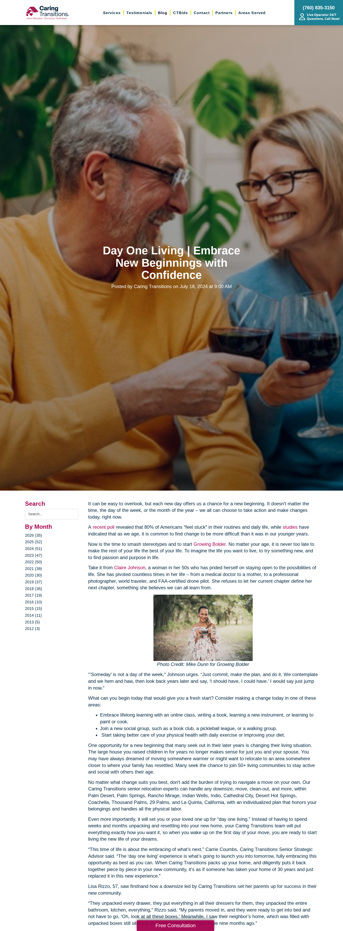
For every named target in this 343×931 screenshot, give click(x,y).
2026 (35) (33, 535)
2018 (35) (33, 589)
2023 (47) (33, 555)
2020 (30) (33, 575)
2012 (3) (32, 628)
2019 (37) (33, 582)
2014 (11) (33, 615)
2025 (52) (33, 542)
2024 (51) (33, 548)
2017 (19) (33, 595)
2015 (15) (33, 608)
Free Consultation (175, 925)
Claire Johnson (129, 567)
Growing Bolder (210, 544)
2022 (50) (33, 562)
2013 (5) (32, 622)
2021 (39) (33, 568)
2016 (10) (33, 602)
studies (290, 527)
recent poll (103, 527)
